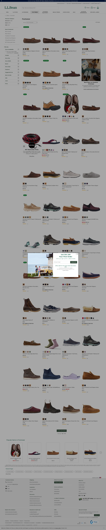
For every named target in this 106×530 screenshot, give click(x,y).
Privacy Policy (66, 270)
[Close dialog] (77, 254)
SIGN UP (74, 262)
